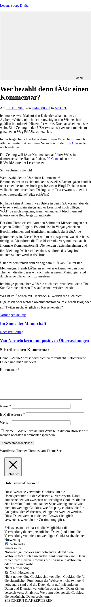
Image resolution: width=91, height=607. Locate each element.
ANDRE (61, 108)
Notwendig (17, 544)
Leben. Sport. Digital (14, 5)
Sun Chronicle (76, 143)
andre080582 (41, 108)
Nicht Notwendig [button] (16, 568)
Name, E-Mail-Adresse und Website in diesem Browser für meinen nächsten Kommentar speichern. (43, 433)
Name (5, 406)
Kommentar (9, 369)
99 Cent (52, 159)
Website (5, 422)
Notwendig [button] (12, 540)
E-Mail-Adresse (12, 414)
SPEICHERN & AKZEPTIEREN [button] (28, 600)
